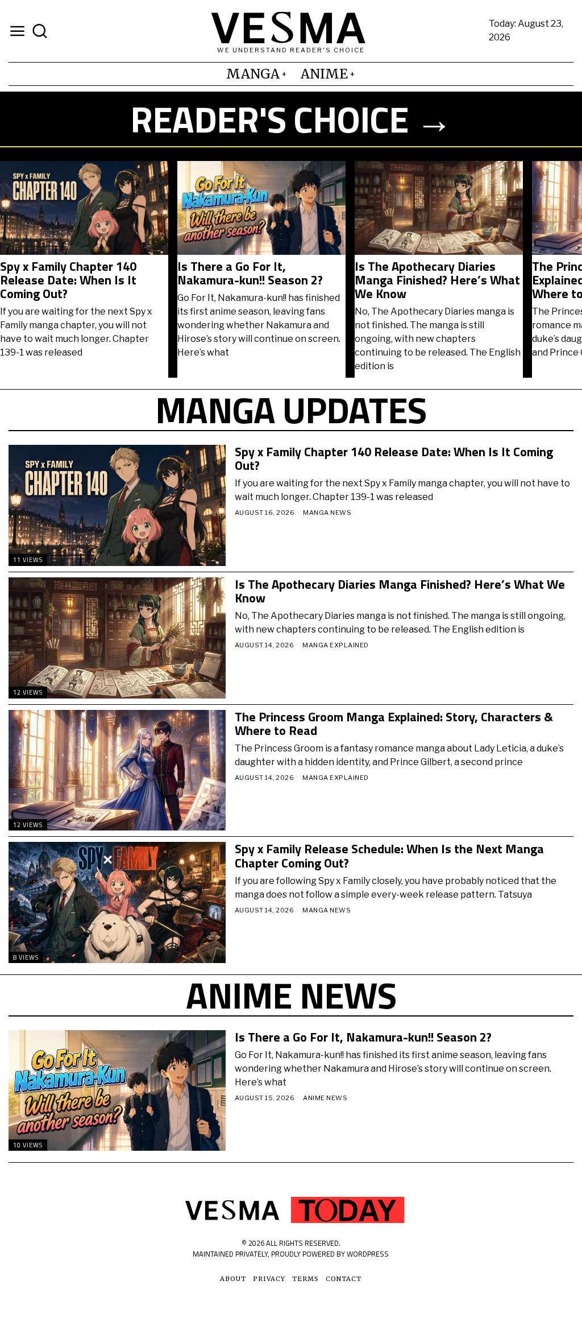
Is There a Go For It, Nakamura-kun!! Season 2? (250, 273)
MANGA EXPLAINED (335, 645)
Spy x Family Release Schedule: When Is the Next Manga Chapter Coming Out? (389, 855)
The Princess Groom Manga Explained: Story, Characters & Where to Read (394, 723)
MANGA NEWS (327, 513)
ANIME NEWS (325, 1098)
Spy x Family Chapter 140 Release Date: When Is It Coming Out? (68, 280)
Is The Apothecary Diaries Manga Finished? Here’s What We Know (437, 280)
